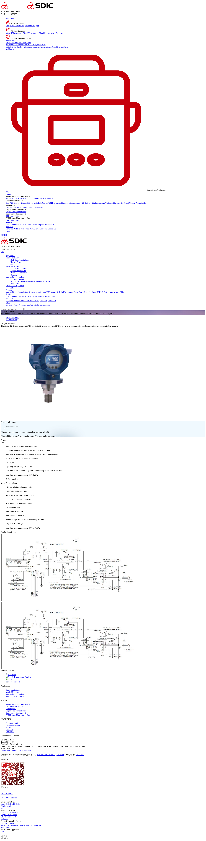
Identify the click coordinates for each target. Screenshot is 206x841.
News (8, 231)
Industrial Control (12, 40)
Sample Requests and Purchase (43, 225)
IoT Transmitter (25, 43)
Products (9, 194)
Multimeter (10, 49)
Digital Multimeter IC (14, 207)
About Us (9, 227)
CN (2, 235)
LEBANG (80, 755)
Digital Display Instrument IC (33, 207)
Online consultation (8, 750)
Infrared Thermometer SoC (117, 203)
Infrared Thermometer (14, 33)
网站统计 (60, 755)
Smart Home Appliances (15, 286)
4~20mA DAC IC (26, 199)
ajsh (37, 26)
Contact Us (52, 229)
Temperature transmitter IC (43, 199)
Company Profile (12, 229)
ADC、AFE (45, 203)
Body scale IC (34, 203)
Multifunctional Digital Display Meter (53, 47)
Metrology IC (53, 292)
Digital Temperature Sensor (16, 212)
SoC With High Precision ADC (17, 203)
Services (9, 222)
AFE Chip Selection (13, 220)
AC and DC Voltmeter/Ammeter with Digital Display (26, 45)
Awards (36, 229)
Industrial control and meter (16, 277)
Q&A (29, 225)
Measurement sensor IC (39, 292)
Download (10, 225)
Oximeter (59, 33)
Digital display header (14, 47)
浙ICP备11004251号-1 (46, 755)
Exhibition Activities (42, 305)
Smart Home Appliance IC (89, 292)
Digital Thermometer (31, 33)
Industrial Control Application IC (18, 292)
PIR (7, 192)
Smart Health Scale (13, 258)
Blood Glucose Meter (47, 33)
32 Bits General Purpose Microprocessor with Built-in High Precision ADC (78, 203)
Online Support (14, 682)
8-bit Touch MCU (12, 216)
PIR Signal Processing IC (136, 203)
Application (10, 18)
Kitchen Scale (30, 26)
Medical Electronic (13, 266)
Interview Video (20, 225)
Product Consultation (27, 305)
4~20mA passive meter (30, 47)
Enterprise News (12, 305)
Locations (43, 229)
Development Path (26, 229)
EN (5, 235)
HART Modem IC (13, 199)
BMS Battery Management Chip (111, 292)
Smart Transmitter (12, 43)
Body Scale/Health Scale (15, 26)
